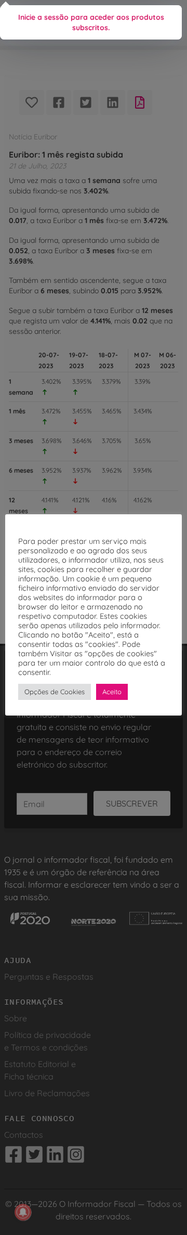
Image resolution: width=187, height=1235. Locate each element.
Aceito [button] (112, 691)
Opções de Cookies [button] (54, 691)
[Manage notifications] (23, 1212)
